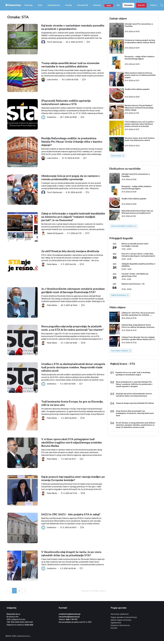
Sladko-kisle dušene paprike (137, 89)
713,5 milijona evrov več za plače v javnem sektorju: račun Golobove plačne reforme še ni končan (139, 124)
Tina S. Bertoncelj (54, 42)
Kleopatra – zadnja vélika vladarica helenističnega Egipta (140, 57)
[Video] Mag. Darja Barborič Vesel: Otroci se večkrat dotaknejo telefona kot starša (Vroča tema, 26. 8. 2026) (138, 326)
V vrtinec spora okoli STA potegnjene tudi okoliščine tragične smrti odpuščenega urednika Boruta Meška (71, 442)
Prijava (153, 5)
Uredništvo (51, 117)
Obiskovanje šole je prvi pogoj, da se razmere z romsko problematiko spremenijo (70, 177)
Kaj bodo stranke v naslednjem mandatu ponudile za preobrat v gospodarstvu (72, 27)
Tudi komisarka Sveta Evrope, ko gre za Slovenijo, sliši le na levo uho (72, 403)
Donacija (128, 5)
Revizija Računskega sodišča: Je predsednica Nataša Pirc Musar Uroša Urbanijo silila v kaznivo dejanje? (71, 142)
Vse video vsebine (119, 351)
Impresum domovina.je (120, 625)
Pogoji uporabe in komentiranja (124, 617)
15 (84, 418)
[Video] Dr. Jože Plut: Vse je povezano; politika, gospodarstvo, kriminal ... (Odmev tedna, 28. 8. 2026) (138, 314)
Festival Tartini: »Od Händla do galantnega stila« (135, 275)
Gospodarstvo (54, 5)
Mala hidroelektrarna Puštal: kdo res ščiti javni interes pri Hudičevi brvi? (137, 212)
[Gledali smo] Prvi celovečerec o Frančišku (139, 25)
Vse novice (116, 156)
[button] (161, 5)
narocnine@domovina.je (69, 617)
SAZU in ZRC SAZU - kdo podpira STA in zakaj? (70, 514)
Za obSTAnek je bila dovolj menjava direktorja (70, 251)
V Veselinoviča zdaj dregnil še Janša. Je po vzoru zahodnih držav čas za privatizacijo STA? (71, 553)
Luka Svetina (52, 80)
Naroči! (141, 5)
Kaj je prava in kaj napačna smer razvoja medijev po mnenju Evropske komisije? (73, 478)
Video (108, 5)
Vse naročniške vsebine (122, 226)
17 (88, 233)
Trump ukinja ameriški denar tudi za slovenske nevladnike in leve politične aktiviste (70, 64)
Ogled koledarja (118, 295)
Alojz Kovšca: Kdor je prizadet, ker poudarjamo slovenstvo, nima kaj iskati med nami (135, 413)
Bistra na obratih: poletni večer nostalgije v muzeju (135, 245)
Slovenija (29, 5)
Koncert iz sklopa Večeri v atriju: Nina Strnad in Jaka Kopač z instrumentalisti (138, 255)
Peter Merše (52, 264)
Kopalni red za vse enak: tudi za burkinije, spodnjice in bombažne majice (133, 373)
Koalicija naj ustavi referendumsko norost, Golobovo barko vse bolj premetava (134, 394)
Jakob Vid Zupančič (55, 233)
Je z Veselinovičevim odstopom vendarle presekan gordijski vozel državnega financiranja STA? (73, 290)
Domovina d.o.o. (13, 614)
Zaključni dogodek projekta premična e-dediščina (139, 265)
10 (84, 343)
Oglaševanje (116, 623)
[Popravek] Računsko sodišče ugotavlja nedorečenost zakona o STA (66, 102)
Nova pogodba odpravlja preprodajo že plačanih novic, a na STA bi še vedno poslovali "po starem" (72, 328)
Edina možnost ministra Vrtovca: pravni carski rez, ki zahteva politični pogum (140, 75)
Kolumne (97, 5)
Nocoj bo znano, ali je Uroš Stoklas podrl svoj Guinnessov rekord (140, 139)
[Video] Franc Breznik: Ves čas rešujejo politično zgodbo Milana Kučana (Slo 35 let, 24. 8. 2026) (139, 338)
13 (83, 264)
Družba (68, 5)
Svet (40, 5)
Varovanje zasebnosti (120, 614)
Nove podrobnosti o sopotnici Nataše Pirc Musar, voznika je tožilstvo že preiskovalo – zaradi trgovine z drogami (134, 384)
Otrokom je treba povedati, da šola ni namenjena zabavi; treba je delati (140, 41)
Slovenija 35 (82, 5)
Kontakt (114, 628)
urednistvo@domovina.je (69, 614)
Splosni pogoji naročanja (121, 620)
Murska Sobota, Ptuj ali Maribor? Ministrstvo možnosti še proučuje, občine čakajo (139, 107)
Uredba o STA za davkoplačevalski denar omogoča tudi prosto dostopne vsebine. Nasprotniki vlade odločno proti (73, 367)
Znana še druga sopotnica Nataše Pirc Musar (135, 403)
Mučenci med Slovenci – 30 (133, 284)
